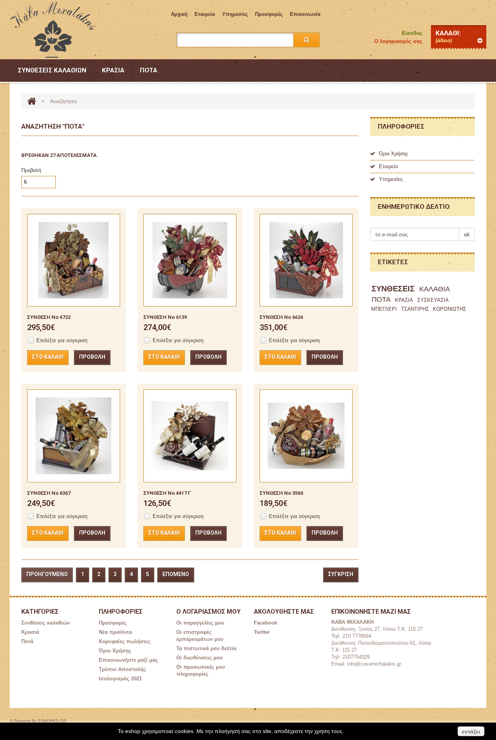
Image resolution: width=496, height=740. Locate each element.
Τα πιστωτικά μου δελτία (206, 648)
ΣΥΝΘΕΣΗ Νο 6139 (165, 317)
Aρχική (179, 14)
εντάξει (471, 731)
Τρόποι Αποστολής (122, 669)
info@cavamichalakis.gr (374, 664)
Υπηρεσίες (235, 14)
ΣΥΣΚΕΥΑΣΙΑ (433, 300)
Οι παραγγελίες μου (200, 623)
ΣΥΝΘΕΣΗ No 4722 (49, 317)
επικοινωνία (305, 14)
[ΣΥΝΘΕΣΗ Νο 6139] (189, 260)
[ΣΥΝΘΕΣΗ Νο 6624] (306, 260)
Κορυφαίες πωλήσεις (124, 641)
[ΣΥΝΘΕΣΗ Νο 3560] (306, 435)
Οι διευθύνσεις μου (199, 658)
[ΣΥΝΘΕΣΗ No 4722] (73, 260)
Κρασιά (113, 70)
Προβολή (31, 170)
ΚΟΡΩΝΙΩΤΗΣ (449, 309)
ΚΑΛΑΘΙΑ (434, 289)
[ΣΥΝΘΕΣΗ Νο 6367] (73, 435)
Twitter (262, 632)
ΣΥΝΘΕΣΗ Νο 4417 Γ (167, 493)
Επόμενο (175, 574)
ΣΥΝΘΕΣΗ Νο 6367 (49, 493)
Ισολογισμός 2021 (120, 678)
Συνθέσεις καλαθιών (52, 70)
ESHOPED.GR (52, 721)
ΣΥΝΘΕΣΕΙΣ (393, 288)
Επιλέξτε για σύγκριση (61, 340)
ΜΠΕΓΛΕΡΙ (384, 309)
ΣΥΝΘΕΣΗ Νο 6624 (281, 317)
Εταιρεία (205, 14)
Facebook (265, 623)
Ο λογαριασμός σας (398, 41)
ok (467, 234)
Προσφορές (269, 14)
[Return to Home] (31, 101)
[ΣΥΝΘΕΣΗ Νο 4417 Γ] (189, 435)
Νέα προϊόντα (115, 632)
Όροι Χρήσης (393, 154)
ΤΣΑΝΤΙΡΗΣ (415, 309)
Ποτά (148, 70)
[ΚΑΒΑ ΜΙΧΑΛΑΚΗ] (57, 30)
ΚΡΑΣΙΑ (404, 300)
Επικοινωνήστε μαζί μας (128, 660)
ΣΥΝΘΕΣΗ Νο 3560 (281, 493)
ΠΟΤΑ (381, 299)
